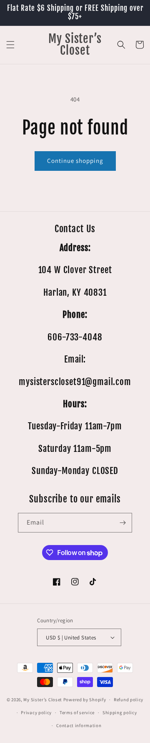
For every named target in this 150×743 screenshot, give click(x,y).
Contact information (78, 725)
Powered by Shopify (84, 699)
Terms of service (77, 712)
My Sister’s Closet (43, 699)
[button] (10, 45)
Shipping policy (119, 712)
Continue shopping (75, 161)
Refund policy (128, 699)
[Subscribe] (122, 523)
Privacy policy (36, 712)
